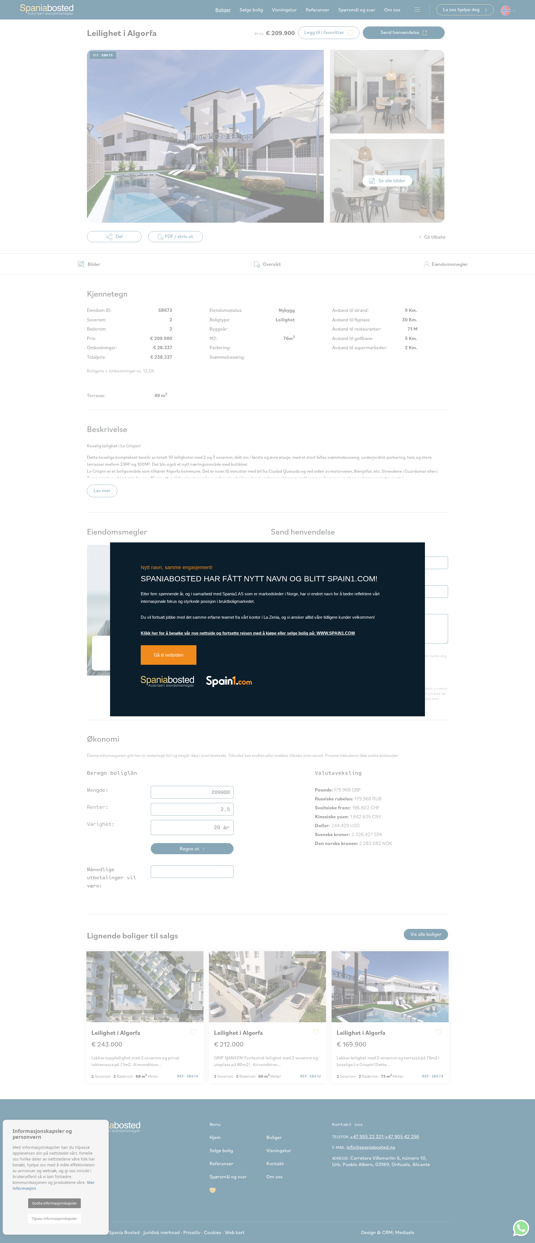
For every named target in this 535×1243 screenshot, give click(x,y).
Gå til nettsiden (168, 655)
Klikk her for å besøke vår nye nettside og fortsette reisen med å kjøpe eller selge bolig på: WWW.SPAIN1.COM (248, 633)
